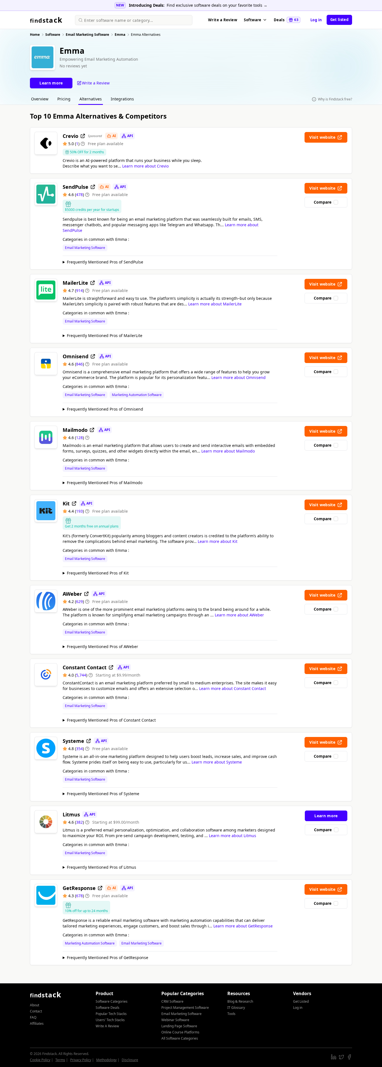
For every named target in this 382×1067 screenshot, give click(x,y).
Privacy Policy (80, 1059)
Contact (36, 1011)
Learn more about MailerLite (215, 304)
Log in (316, 19)
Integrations (122, 99)
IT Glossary (236, 1007)
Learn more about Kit (217, 541)
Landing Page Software (179, 1026)
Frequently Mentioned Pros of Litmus (101, 867)
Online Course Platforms (180, 1032)
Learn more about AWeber (239, 615)
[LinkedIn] (333, 1057)
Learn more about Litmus (232, 835)
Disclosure (130, 1059)
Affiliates (37, 1023)
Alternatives (90, 99)
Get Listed (301, 1001)
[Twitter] (341, 1057)
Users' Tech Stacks (110, 1019)
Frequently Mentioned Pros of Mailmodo (104, 482)
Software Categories (112, 1001)
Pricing (63, 99)
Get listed (339, 19)
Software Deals (107, 1007)
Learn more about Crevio (145, 166)
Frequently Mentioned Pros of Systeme (103, 793)
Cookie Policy (40, 1059)
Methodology (106, 1059)
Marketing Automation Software (137, 395)
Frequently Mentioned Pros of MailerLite (104, 335)
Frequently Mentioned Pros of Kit (98, 573)
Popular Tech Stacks (111, 1013)
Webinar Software (175, 1019)
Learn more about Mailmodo (228, 451)
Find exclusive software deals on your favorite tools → (217, 5)
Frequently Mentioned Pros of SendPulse (105, 262)
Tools (231, 1013)
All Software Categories (179, 1038)
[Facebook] (349, 1057)
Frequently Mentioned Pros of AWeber (102, 646)
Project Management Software (185, 1007)
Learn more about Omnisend (238, 377)
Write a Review (222, 19)
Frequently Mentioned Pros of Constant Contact (111, 720)
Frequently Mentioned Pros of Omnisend (105, 409)
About (34, 1005)
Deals (286, 19)
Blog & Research (240, 1001)
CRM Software (172, 1001)
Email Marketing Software (85, 248)
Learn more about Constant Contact (232, 688)
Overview (39, 99)
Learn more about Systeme (217, 762)
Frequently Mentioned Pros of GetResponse (107, 957)
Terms (60, 1059)
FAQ (33, 1017)
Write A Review (107, 1026)
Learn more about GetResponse (243, 926)
